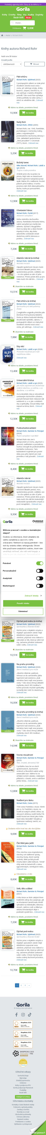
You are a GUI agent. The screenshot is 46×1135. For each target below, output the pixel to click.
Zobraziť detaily (32, 596)
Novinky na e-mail (23, 1112)
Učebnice (23, 1083)
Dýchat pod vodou (25, 931)
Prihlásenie (17, 28)
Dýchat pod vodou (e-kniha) (29, 621)
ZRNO (30, 125)
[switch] (39, 571)
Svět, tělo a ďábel (24, 888)
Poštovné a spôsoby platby (23, 1107)
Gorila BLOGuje (23, 1076)
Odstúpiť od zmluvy (23, 1097)
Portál (30, 213)
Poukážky (23, 1090)
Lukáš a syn (32, 349)
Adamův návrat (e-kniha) (28, 258)
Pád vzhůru (22, 76)
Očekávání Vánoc (24, 210)
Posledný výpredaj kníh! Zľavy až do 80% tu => (23, 4)
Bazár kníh (18, 17)
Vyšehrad (31, 79)
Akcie (28, 17)
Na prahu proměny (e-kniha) (30, 712)
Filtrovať (36, 64)
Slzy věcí (20, 346)
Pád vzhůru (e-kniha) (26, 301)
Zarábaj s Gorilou (23, 1109)
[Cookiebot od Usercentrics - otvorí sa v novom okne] (32, 521)
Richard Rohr (18, 35)
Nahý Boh (21, 122)
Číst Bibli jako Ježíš (25, 843)
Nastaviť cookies (23, 1119)
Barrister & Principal (36, 431)
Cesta (30, 803)
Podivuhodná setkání (26, 428)
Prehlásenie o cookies (23, 1122)
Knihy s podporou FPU (23, 1085)
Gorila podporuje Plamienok (23, 1088)
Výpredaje (23, 1078)
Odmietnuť (23, 611)
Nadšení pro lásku (25, 800)
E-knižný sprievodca (23, 1080)
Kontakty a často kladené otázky (23, 1105)
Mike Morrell (21, 165)
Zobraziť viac (33, 143)
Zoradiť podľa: (6, 60)
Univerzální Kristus (25, 380)
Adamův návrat (23, 478)
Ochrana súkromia (23, 1117)
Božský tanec (23, 162)
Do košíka (30, 113)
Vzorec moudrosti (25, 755)
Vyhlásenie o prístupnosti (23, 1124)
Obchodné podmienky (23, 1114)
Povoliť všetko (23, 603)
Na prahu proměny (25, 664)
